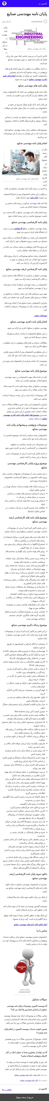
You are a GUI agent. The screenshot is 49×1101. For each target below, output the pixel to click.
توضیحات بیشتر (40, 315)
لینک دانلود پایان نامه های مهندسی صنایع (30, 924)
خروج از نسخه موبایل (24, 1097)
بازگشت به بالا (7, 1090)
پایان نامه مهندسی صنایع (23, 1075)
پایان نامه (34, 197)
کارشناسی (17, 228)
